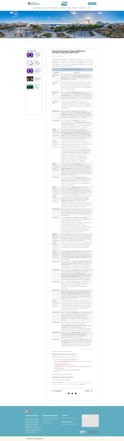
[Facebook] (68, 393)
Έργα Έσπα (82, 7)
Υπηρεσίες (62, 7)
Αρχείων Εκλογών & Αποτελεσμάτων (64, 361)
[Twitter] (72, 393)
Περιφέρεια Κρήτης (47, 421)
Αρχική (34, 7)
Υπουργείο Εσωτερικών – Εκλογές (64, 364)
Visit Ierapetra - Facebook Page (49, 417)
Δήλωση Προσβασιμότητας (68, 424)
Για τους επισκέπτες (72, 7)
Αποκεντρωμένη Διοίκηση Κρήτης (50, 419)
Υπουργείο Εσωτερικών (76, 384)
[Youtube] (76, 393)
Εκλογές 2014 (72, 359)
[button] (89, 8)
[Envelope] (97, 432)
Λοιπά (26, 41)
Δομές (45, 7)
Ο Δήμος (39, 7)
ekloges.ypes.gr (59, 366)
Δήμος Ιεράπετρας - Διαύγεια (69, 418)
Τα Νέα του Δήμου (53, 7)
